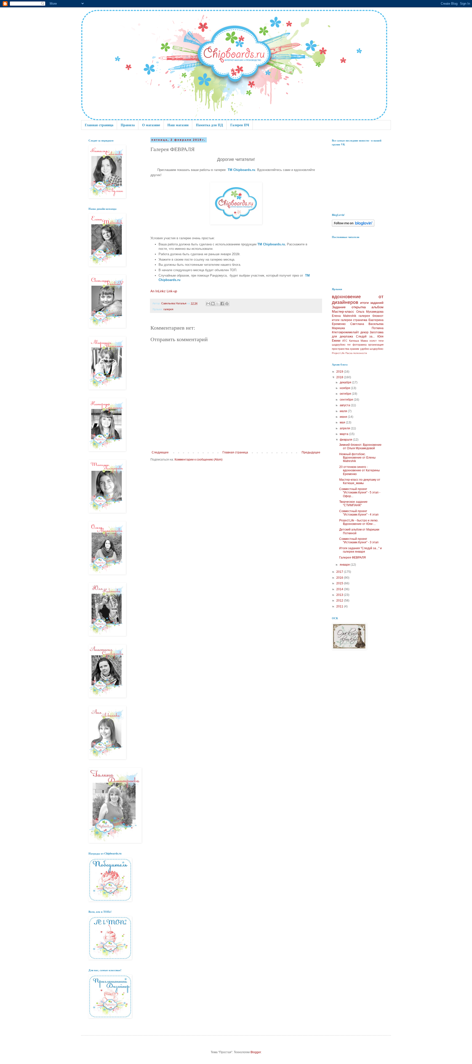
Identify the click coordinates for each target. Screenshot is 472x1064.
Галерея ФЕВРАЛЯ (352, 557)
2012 (340, 600)
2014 (340, 589)
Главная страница (99, 124)
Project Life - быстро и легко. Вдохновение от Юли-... (358, 522)
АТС (344, 340)
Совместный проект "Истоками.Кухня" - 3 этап (359, 540)
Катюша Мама (358, 340)
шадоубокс (339, 344)
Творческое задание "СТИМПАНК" (353, 503)
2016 (340, 577)
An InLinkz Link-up (163, 291)
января (345, 564)
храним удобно (359, 348)
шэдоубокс (377, 348)
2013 (340, 595)
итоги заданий (372, 303)
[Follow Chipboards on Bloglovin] (353, 225)
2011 (340, 606)
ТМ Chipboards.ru (241, 170)
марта (344, 434)
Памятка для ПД (209, 124)
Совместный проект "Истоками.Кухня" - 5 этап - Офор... (359, 492)
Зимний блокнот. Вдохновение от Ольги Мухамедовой (360, 446)
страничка (360, 320)
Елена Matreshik (344, 316)
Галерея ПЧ (239, 124)
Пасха (349, 353)
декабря (346, 382)
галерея (168, 309)
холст (373, 340)
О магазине (151, 124)
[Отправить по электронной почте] (208, 303)
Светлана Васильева (367, 324)
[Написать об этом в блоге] (212, 303)
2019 (340, 371)
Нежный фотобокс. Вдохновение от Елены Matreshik (357, 457)
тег (349, 344)
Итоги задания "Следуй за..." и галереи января (360, 549)
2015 (340, 583)
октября (346, 393)
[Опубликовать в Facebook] (222, 303)
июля (344, 411)
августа (345, 405)
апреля (345, 428)
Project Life (338, 353)
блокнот (378, 316)
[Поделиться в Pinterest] (226, 303)
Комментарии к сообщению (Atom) (198, 459)
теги (381, 340)
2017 (340, 572)
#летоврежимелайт (345, 332)
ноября (345, 388)
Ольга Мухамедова (370, 311)
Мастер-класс (343, 311)
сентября (347, 399)
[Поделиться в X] (217, 303)
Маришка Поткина (358, 328)
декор (364, 332)
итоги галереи (342, 320)
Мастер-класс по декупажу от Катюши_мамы (359, 481)
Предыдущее (311, 452)
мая (343, 422)
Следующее (160, 452)
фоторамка (360, 344)
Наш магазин (178, 124)
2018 (340, 377)
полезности (360, 353)
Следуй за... (365, 336)
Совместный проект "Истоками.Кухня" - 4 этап (359, 512)
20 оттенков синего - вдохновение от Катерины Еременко (359, 470)
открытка (359, 307)
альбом (377, 307)
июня (344, 417)
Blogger (256, 1052)
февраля (346, 439)
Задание (339, 307)
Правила (128, 124)
